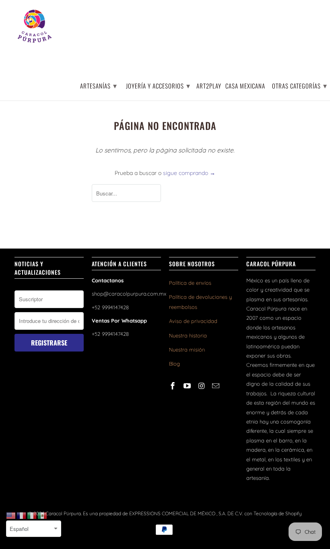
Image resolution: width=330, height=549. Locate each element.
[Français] (21, 515)
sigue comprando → (189, 173)
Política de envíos (190, 283)
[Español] (42, 515)
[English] (11, 515)
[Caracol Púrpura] (34, 26)
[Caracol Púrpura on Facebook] (173, 386)
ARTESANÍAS (98, 85)
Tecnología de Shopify (278, 513)
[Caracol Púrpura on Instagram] (202, 386)
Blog (174, 363)
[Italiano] (32, 515)
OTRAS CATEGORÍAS (299, 85)
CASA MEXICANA (245, 86)
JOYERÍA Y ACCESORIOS (158, 85)
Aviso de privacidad (193, 321)
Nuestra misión (187, 349)
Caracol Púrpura (63, 513)
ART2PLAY (208, 86)
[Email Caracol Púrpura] (216, 386)
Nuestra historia (188, 335)
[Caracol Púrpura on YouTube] (188, 386)
